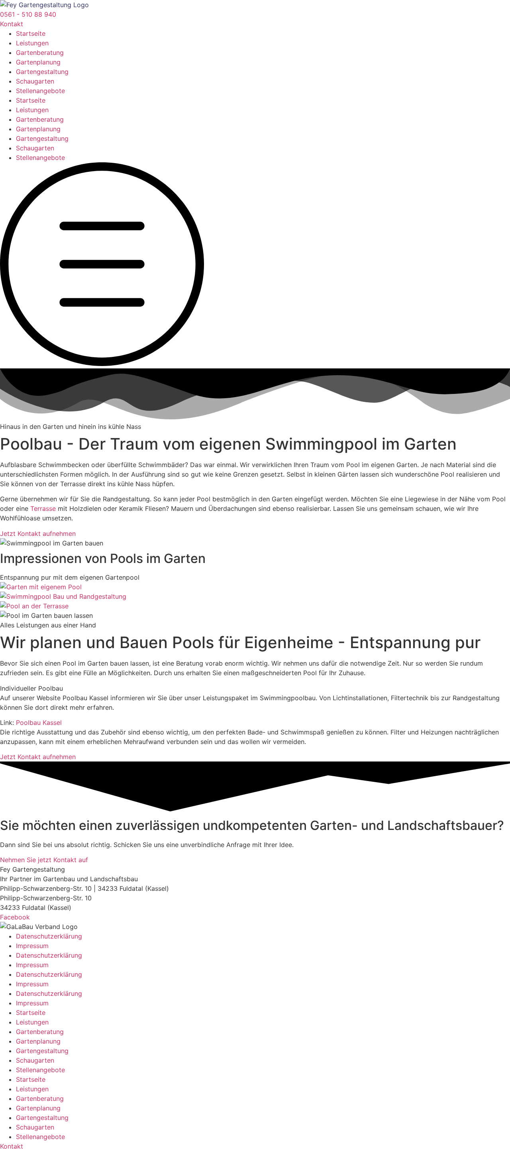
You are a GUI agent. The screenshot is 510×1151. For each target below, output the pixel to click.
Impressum (32, 946)
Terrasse (43, 508)
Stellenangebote (40, 91)
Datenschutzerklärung (49, 936)
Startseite (30, 33)
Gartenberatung (40, 52)
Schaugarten (35, 81)
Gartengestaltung (42, 72)
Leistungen (32, 43)
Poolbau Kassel (39, 722)
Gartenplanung (38, 62)
